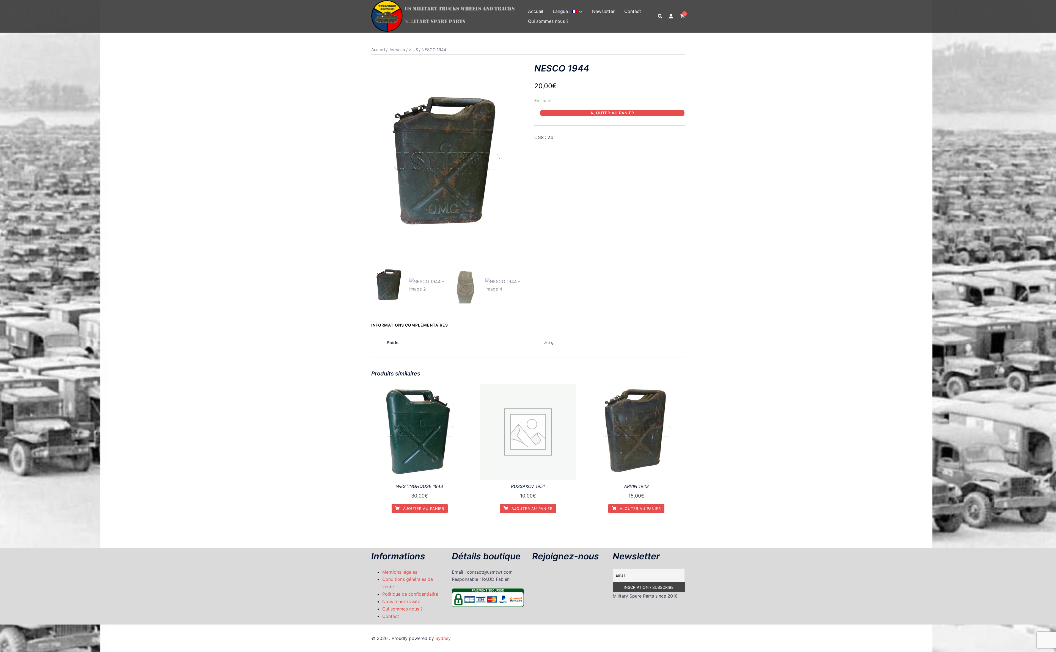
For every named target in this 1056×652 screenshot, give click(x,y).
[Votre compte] (671, 16)
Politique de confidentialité (410, 594)
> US (413, 49)
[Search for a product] (660, 16)
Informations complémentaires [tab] (409, 325)
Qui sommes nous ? (548, 21)
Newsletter (603, 11)
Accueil (535, 11)
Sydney (443, 638)
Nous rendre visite (401, 601)
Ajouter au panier (612, 112)
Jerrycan (397, 49)
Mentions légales (399, 572)
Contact (632, 11)
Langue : (562, 11)
